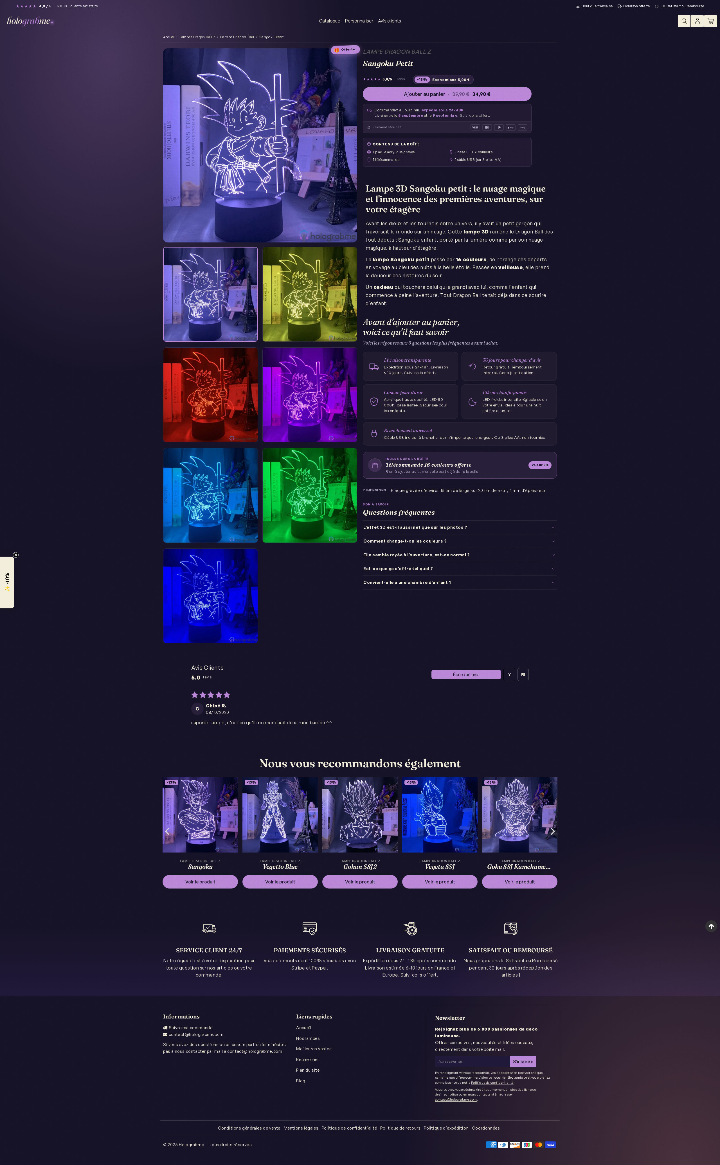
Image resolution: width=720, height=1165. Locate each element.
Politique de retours (400, 1128)
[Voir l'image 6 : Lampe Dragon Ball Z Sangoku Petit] (309, 495)
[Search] (684, 21)
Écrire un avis (466, 674)
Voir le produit (200, 882)
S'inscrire (523, 1061)
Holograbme (191, 1144)
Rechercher (307, 1059)
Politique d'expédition (446, 1128)
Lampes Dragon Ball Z (197, 37)
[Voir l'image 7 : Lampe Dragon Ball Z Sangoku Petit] (210, 595)
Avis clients (389, 21)
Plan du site (308, 1070)
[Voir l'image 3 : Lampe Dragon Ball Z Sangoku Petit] (210, 394)
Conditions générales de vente (249, 1128)
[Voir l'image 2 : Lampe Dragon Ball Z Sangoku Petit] (309, 294)
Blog (300, 1080)
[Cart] (710, 21)
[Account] (697, 21)
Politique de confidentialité (492, 1083)
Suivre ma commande (191, 1027)
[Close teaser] (16, 555)
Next (553, 830)
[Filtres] (509, 674)
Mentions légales (301, 1128)
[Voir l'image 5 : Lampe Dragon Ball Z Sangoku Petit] (210, 495)
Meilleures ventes (314, 1048)
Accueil (169, 37)
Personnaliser (359, 21)
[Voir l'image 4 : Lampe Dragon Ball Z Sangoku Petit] (309, 394)
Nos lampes (308, 1038)
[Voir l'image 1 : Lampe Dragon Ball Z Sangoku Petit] (210, 294)
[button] (7, 582)
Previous (167, 830)
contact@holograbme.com (196, 1034)
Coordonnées (486, 1128)
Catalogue (329, 21)
